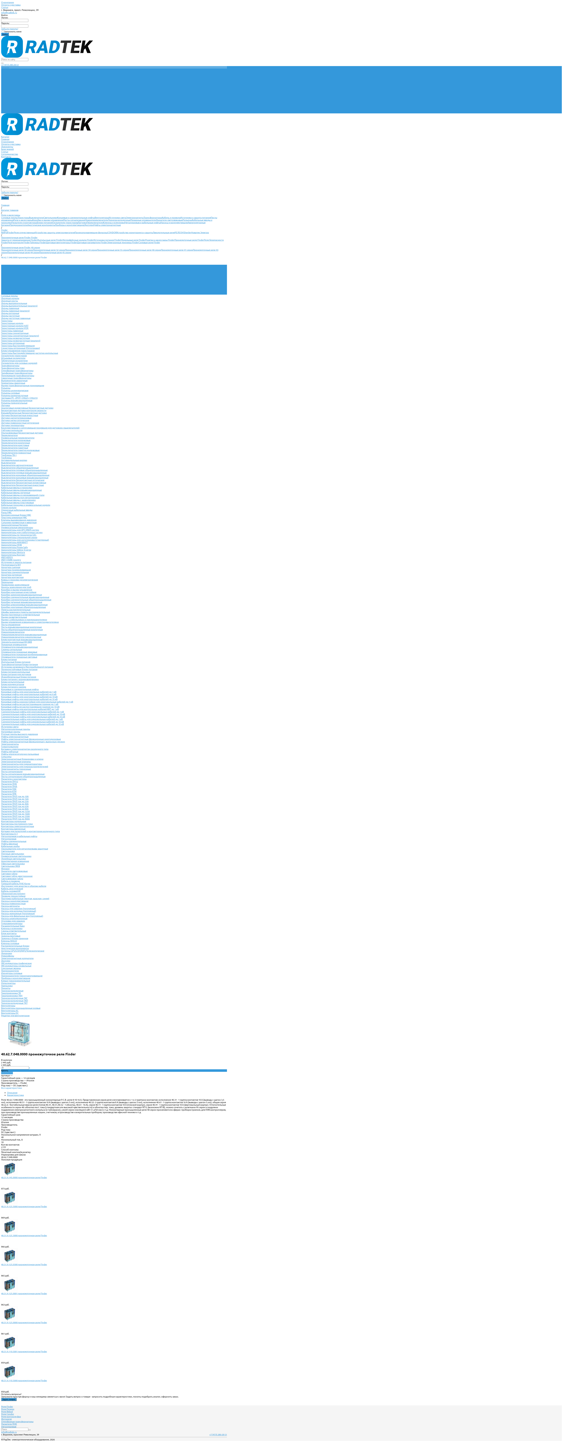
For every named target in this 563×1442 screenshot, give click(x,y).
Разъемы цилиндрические (14, 390)
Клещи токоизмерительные (15, 980)
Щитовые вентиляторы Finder (61, 242)
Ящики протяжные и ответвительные (20, 614)
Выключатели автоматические (17, 465)
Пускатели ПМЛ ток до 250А (15, 816)
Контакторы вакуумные (13, 829)
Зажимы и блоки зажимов (14, 938)
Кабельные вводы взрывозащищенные (21, 490)
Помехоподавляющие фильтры (91, 232)
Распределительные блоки (15, 946)
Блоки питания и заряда (13, 687)
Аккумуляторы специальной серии (19, 537)
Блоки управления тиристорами (18, 350)
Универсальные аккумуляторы (17, 527)
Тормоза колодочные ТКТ (14, 1003)
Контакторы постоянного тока (17, 824)
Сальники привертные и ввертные (19, 522)
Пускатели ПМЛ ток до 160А (15, 814)
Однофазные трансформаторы (17, 370)
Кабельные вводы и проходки (16, 487)
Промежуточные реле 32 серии (49, 250)
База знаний (7, 104)
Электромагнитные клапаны (16, 761)
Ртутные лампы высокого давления (19, 734)
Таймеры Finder (38, 242)
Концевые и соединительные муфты (76, 217)
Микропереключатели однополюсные (21, 637)
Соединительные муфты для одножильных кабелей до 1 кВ (32, 719)
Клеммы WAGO (9, 941)
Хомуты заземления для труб (16, 587)
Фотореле (6, 1419)
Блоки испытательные (12, 682)
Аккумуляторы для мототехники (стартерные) (25, 540)
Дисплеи (88, 225)
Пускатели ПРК (8, 794)
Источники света (117, 217)
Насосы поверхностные (13, 903)
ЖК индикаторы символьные (16, 966)
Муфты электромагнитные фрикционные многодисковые (31, 739)
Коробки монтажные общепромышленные (23, 607)
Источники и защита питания (195, 217)
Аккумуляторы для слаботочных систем (22, 532)
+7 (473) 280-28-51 (10, 65)
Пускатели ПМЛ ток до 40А (15, 804)
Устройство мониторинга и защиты (135, 232)
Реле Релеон (7, 1409)
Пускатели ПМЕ (9, 784)
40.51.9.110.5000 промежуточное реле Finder (24, 1380)
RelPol (4, 232)
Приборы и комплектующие (69, 225)
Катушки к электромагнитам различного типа (24, 749)
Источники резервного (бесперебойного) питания (27, 667)
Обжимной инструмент (13, 893)
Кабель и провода (171, 217)
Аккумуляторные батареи (14, 525)
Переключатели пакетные (14, 448)
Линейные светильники (13, 858)
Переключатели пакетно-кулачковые (20, 450)
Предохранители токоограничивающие (22, 976)
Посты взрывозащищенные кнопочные (21, 627)
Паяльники (7, 985)
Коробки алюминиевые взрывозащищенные (24, 604)
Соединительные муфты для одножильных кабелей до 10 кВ (32, 721)
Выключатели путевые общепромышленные (24, 470)
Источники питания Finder (107, 240)
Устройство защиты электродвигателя (55, 232)
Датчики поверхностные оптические (20, 423)
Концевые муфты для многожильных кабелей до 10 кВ (29, 697)
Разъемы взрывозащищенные (16, 400)
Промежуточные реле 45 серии (55, 252)
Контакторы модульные (13, 821)
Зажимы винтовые (10, 936)
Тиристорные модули (12, 323)
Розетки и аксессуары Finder (159, 240)
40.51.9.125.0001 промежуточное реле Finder (24, 1293)
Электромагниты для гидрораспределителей (24, 766)
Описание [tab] (12, 1092)
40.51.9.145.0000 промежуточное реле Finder (24, 1177)
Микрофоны (7, 956)
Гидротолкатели (9, 746)
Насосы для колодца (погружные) (18, 911)
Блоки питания (44, 222)
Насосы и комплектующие (174, 222)
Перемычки (7, 582)
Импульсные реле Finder (50, 240)
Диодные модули (10, 298)
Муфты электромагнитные (107, 225)
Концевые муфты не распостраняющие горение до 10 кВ (30, 707)
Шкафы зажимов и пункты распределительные (25, 612)
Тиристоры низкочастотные (15, 338)
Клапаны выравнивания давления (19, 520)
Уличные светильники (12, 853)
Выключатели (36, 217)
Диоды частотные (10, 316)
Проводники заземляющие (15, 585)
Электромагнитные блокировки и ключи (22, 759)
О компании (7, 2)
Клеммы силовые (10, 943)
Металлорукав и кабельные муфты (142, 222)
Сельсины (6, 756)
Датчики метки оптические (15, 420)
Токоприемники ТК (11, 993)
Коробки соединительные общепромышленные (26, 599)
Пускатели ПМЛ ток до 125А (15, 811)
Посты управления (10, 624)
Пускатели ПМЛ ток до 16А (15, 799)
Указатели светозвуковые (169, 220)
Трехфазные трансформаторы (16, 373)
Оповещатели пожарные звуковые (19, 652)
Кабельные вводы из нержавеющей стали (22, 495)
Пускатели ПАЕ (9, 789)
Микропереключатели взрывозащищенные (24, 634)
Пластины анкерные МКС (14, 517)
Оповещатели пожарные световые (19, 657)
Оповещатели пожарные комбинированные (24, 654)
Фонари (5, 868)
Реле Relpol (7, 1411)
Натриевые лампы (10, 731)
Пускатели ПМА (9, 786)
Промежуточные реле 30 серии (17, 250)
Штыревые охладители (13, 358)
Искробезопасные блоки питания (18, 677)
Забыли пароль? (9, 29)
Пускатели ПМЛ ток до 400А (15, 819)
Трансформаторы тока (12, 368)
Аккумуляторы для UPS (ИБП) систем (20, 530)
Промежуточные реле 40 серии (145, 250)
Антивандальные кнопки (14, 460)
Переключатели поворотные (16, 453)
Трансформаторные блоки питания (19, 664)
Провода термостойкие (13, 896)
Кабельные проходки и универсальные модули (25, 505)
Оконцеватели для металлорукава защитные (24, 849)
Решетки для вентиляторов (15, 1015)
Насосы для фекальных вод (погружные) (22, 916)
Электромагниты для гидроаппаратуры (21, 764)
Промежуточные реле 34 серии (81, 250)
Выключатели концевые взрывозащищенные (24, 477)
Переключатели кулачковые (15, 440)
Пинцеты (5, 988)
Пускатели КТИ (8, 791)
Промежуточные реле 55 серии (113, 250)
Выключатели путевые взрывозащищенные (24, 472)
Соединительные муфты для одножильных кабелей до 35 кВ (32, 724)
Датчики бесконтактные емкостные (19, 415)
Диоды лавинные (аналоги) (15, 311)
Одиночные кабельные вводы (16, 510)
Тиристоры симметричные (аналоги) (20, 335)
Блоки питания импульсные (15, 672)
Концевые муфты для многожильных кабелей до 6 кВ (28, 694)
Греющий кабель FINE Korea (15, 883)
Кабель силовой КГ (11, 891)
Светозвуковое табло (12, 878)
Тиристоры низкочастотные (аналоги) (20, 340)
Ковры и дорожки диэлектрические (19, 580)
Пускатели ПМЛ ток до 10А (15, 796)
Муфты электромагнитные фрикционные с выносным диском (33, 741)
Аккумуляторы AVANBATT (14, 542)
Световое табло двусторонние (17, 876)
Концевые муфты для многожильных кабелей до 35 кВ (29, 699)
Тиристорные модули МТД (14, 328)
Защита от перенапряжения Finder (19, 240)
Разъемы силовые (10, 393)
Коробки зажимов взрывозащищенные (21, 594)
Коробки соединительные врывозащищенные (25, 597)
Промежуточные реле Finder (189, 240)
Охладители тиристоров (65, 222)
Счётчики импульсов (11, 430)
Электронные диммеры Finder (123, 242)
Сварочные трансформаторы (16, 378)
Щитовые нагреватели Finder (92, 242)
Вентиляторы (102, 217)
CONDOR (112, 232)
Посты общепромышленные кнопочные (22, 629)
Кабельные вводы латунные (15, 492)
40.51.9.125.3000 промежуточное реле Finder (24, 1235)
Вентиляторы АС (9, 1010)
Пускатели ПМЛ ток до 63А (15, 806)
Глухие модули (8, 507)
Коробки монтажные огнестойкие (18, 592)
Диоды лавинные (10, 308)
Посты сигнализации (74, 220)
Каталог (5, 92)
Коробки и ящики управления (47, 220)
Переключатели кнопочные (15, 443)
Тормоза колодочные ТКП (14, 1000)
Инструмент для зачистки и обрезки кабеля (23, 886)
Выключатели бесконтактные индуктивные (23, 482)
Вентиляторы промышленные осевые (20, 1008)
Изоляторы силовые (11, 973)
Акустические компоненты (41, 225)
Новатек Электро (200, 232)
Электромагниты (135, 217)
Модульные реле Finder (133, 240)
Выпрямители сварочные (14, 380)
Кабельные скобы (10, 846)
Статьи (4, 7)
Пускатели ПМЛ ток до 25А (15, 801)
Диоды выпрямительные (14, 303)
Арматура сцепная (10, 567)
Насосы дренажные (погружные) (18, 913)
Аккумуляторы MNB (11, 545)
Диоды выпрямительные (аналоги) (19, 306)
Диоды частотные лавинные (15, 318)
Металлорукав (8, 839)
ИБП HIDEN (7, 557)
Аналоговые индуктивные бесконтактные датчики (27, 408)
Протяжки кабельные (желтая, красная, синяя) (25, 898)
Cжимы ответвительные (13, 931)
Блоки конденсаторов (12, 684)
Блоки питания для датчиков (16, 674)
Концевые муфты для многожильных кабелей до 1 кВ (28, 692)
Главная (5, 94)
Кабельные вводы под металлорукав (20, 497)
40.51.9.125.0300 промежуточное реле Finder (24, 1264)
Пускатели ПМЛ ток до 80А (15, 809)
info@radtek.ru (9, 12)
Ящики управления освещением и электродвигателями (30, 622)
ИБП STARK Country (11, 560)
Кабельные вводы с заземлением (18, 500)
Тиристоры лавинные (12, 330)
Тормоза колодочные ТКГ (14, 998)
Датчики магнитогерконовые (16, 418)
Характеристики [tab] (15, 1095)
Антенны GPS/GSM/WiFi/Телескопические (22, 951)
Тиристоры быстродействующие (18, 345)
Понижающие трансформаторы (17, 375)
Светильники (50, 217)
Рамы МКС (6, 512)
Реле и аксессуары (22, 220)
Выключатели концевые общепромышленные (25, 475)
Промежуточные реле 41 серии (177, 250)
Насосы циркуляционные (14, 918)
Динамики (6, 953)
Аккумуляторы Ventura (13, 552)
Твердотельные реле (164, 232)
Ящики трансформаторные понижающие (22, 385)
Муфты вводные (9, 844)
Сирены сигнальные (11, 649)
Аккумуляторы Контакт (13, 555)
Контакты (6, 112)
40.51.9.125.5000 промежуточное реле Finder (24, 1206)
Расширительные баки (13, 926)
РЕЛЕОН (179, 232)
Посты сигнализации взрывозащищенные (23, 774)
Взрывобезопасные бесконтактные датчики (24, 413)
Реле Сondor (7, 1414)
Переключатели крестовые (15, 445)
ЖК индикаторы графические (16, 963)
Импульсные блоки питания (15, 662)
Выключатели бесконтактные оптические (22, 480)
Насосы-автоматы (10, 906)
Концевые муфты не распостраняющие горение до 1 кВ (29, 704)
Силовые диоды (9, 217)
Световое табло (9, 873)
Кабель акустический (12, 888)
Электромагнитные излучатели (17, 958)
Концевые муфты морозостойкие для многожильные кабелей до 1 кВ (37, 702)
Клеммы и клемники (113, 222)
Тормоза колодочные (119, 220)
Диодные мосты (9, 301)
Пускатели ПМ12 (9, 781)
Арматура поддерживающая (16, 570)
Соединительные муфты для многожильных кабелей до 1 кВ (32, 712)
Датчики (82, 222)
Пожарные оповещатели (143, 220)
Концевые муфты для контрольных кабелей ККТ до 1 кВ (30, 709)
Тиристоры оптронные (13, 343)
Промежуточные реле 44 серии (23, 252)
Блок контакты (9, 933)
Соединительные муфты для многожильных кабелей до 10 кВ (33, 714)
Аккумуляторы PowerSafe (14, 547)
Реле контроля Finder (19, 242)
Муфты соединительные (13, 841)
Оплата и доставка (11, 5)
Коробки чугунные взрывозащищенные (21, 602)
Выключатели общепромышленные (20, 467)
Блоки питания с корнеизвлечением (20, 679)
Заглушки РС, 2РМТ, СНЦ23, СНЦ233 (19, 398)
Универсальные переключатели (17, 438)
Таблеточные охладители (14, 360)
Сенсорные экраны (11, 968)
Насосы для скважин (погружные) (18, 908)
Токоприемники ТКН (11, 995)
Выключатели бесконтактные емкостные (22, 485)
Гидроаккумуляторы (11, 923)
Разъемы (187, 220)
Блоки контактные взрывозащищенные (21, 639)
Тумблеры (6, 457)
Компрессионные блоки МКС (16, 515)
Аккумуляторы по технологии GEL (19, 535)
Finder (10, 232)
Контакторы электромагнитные (17, 826)
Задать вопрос (8, 1399)
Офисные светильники (13, 863)
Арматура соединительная (15, 572)
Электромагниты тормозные (16, 769)
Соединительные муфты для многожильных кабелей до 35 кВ (33, 717)
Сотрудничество (9, 109)
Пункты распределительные (15, 609)
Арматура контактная (12, 577)
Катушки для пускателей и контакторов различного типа (30, 831)
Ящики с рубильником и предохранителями (24, 619)
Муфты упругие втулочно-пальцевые (20, 754)
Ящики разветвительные (14, 617)
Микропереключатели (96, 220)
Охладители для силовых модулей (19, 363)
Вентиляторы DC (10, 1013)
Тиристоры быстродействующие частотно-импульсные (29, 353)
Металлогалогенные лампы (15, 729)
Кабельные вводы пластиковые (17, 502)
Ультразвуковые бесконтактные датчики (22, 433)
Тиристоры (23, 217)
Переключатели (95, 222)
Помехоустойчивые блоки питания (19, 669)
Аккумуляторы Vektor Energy (16, 550)
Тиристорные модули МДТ (14, 325)
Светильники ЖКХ (10, 866)
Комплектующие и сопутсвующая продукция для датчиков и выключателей (40, 428)
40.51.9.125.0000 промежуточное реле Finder (24, 1322)
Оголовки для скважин (13, 921)
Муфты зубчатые (9, 751)
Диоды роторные (10, 313)
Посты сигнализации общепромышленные (23, 776)
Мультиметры (8, 983)
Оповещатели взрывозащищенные (19, 647)
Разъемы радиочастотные (14, 395)
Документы (7, 102)
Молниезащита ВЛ (11, 565)
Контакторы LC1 (9, 834)
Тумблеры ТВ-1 (9, 455)
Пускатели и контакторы (24, 222)
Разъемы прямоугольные (14, 403)
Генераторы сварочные (13, 383)
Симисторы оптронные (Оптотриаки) (20, 348)
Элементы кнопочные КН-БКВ (16, 642)
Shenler (187, 232)
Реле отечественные (24, 232)
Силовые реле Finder (149, 242)
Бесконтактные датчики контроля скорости (23, 410)
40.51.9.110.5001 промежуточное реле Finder (24, 1351)
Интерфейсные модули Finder (78, 240)
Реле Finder (7, 1406)
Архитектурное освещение (15, 861)
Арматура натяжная (11, 575)
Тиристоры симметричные (15, 333)
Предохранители (18, 225)
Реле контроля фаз (11, 1416)
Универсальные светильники (16, 856)
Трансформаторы (153, 217)
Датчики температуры (12, 425)
